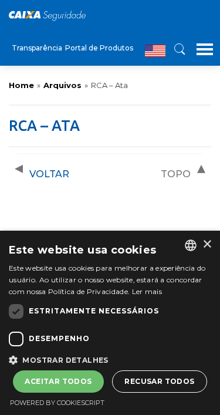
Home (21, 85)
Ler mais (147, 291)
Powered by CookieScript (57, 403)
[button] (110, 359)
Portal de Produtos (99, 47)
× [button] (206, 244)
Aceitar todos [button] (58, 381)
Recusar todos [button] (159, 381)
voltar (49, 174)
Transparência (37, 47)
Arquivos (62, 85)
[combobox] (191, 245)
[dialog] (110, 323)
